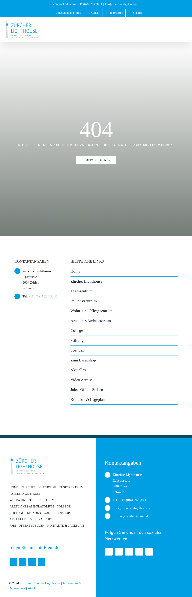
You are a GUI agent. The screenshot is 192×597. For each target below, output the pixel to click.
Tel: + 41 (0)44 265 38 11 (130, 500)
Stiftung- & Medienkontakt (131, 516)
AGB (31, 588)
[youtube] (139, 551)
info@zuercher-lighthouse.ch (122, 4)
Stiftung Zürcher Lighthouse (41, 583)
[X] (22, 562)
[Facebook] (13, 562)
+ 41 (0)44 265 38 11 (43, 296)
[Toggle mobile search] (174, 29)
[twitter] (119, 551)
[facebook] (109, 551)
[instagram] (149, 551)
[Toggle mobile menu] (183, 29)
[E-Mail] (41, 562)
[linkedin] (129, 551)
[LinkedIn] (32, 562)
